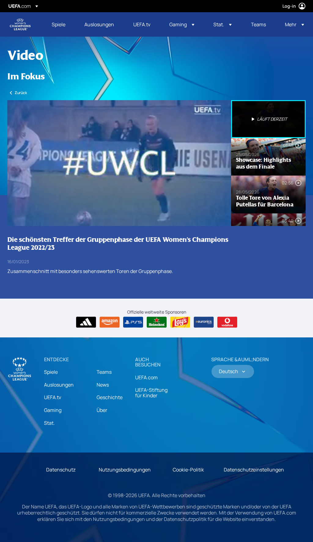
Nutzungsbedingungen (125, 469)
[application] (119, 163)
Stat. (49, 423)
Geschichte (110, 397)
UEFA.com (146, 377)
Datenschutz (60, 469)
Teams (104, 372)
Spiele (51, 372)
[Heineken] (157, 322)
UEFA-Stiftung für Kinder (151, 393)
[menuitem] (60, 24)
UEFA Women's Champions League (20, 24)
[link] (58, 24)
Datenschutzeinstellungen (254, 469)
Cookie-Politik (188, 469)
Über (102, 410)
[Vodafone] (227, 322)
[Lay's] (180, 322)
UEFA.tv (52, 397)
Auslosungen (59, 384)
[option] (268, 119)
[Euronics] (204, 322)
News (103, 384)
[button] (181, 24)
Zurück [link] (21, 92)
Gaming (52, 410)
